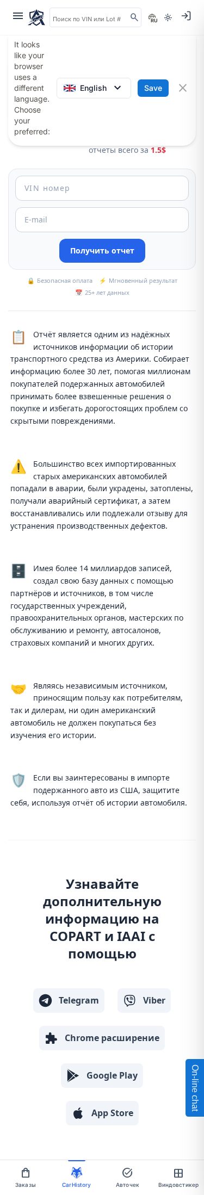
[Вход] (186, 16)
